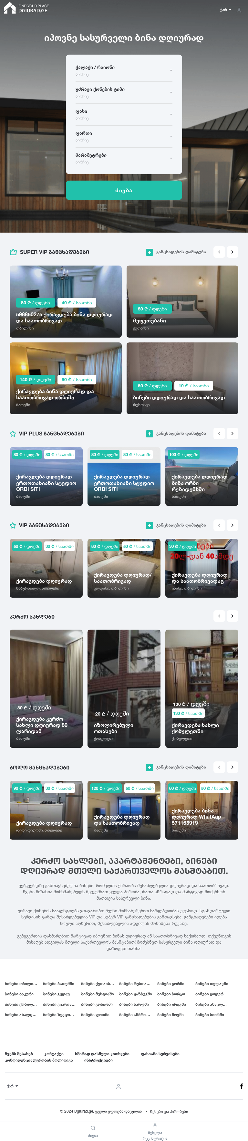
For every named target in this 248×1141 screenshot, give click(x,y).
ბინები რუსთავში (136, 983)
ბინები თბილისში (22, 983)
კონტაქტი (54, 1053)
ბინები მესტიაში (97, 993)
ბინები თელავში (211, 983)
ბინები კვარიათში (61, 1004)
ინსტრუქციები (98, 1060)
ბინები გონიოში (97, 1004)
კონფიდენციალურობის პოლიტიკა (39, 1060)
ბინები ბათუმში (58, 983)
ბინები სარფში (134, 1004)
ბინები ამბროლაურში (138, 1014)
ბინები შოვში (170, 1014)
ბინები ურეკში (171, 1004)
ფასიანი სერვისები (160, 1053)
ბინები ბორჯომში (174, 993)
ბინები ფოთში (95, 1014)
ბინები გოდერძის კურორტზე (214, 993)
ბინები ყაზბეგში (135, 993)
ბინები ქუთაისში (98, 983)
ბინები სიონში (209, 1014)
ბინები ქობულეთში (24, 1004)
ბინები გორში (170, 983)
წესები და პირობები (169, 1111)
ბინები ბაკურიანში (24, 993)
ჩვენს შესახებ (19, 1053)
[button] (232, 252)
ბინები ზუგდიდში (60, 1014)
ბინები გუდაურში (60, 993)
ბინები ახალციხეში (24, 1014)
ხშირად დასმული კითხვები (102, 1053)
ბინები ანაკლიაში (213, 1004)
